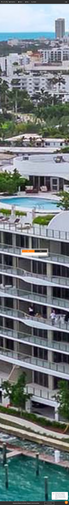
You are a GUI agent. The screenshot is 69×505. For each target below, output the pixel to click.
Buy (28, 251)
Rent (41, 251)
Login (66, 1)
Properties (13, 1)
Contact (34, 1)
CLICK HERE (49, 503)
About (21, 1)
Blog (27, 1)
